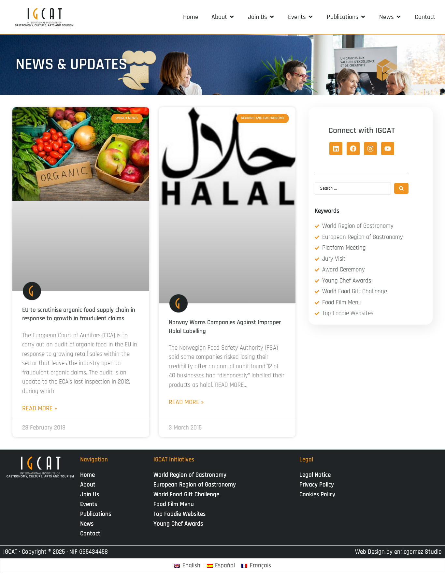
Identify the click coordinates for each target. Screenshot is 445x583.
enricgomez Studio (418, 552)
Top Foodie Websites (179, 514)
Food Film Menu (173, 504)
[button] (223, 16)
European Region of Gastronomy (194, 485)
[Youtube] (387, 148)
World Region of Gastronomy (189, 475)
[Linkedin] (335, 148)
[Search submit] (401, 188)
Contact (90, 534)
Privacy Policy (316, 485)
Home (87, 475)
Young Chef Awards (178, 524)
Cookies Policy (317, 494)
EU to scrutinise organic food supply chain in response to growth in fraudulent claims (78, 314)
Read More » (39, 408)
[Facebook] (353, 148)
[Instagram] (370, 148)
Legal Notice (315, 475)
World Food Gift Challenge (186, 494)
